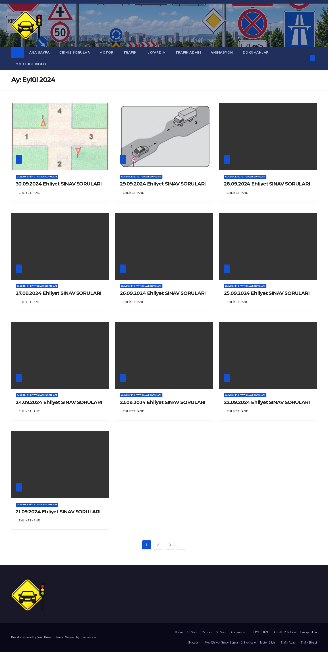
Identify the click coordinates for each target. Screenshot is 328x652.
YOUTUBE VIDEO (31, 64)
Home (179, 632)
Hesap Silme (308, 632)
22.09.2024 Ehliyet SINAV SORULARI (267, 402)
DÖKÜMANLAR (256, 52)
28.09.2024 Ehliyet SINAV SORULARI (267, 184)
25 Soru (206, 632)
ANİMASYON (222, 52)
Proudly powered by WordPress (32, 637)
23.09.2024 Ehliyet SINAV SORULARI (163, 402)
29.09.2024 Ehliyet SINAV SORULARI (163, 184)
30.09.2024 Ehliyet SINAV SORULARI (59, 184)
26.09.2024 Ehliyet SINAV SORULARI (163, 293)
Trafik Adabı (288, 642)
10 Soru (192, 632)
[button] (305, 58)
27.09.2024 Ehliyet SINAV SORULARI (58, 293)
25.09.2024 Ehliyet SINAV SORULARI (266, 293)
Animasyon (237, 632)
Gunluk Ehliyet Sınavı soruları (37, 176)
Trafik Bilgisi (309, 642)
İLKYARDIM (156, 52)
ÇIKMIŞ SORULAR (74, 52)
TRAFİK (130, 52)
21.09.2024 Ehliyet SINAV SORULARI (58, 512)
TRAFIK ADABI (188, 52)
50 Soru (221, 632)
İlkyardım (194, 642)
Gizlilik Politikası (285, 632)
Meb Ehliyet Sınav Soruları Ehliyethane (230, 642)
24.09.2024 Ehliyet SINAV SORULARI (59, 402)
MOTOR (107, 52)
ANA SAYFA (39, 52)
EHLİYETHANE (259, 632)
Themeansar (88, 637)
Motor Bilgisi (268, 642)
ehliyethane (29, 192)
